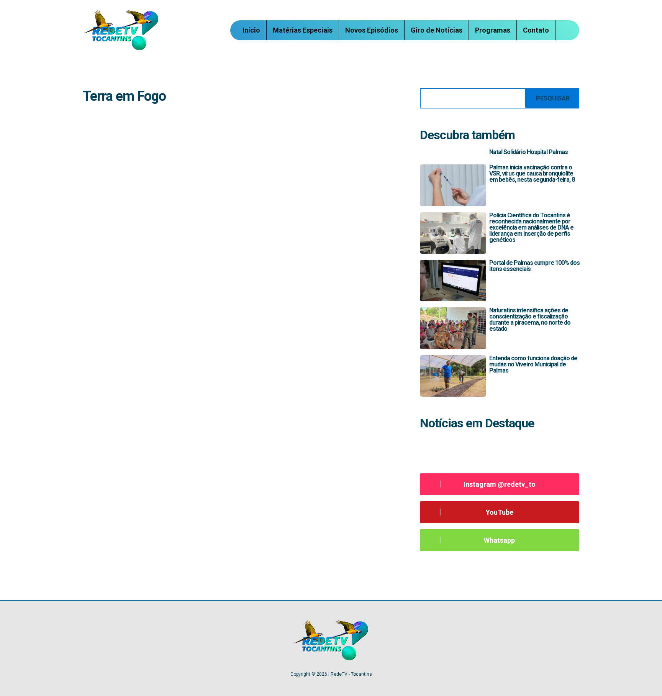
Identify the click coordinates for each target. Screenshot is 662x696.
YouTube (499, 512)
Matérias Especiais (303, 30)
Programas (492, 30)
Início (251, 30)
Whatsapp (499, 540)
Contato (536, 30)
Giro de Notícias (436, 30)
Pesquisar (553, 98)
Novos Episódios (371, 30)
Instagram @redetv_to (500, 484)
